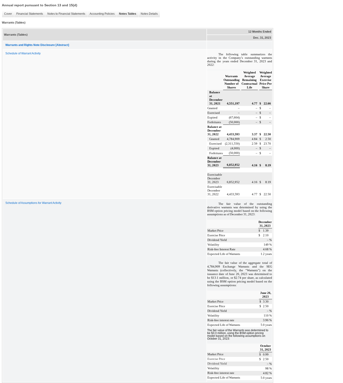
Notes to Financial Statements (65, 14)
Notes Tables (126, 14)
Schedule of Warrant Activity (23, 53)
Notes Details (148, 14)
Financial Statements (28, 14)
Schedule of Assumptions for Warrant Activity (33, 203)
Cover (7, 14)
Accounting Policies (101, 14)
